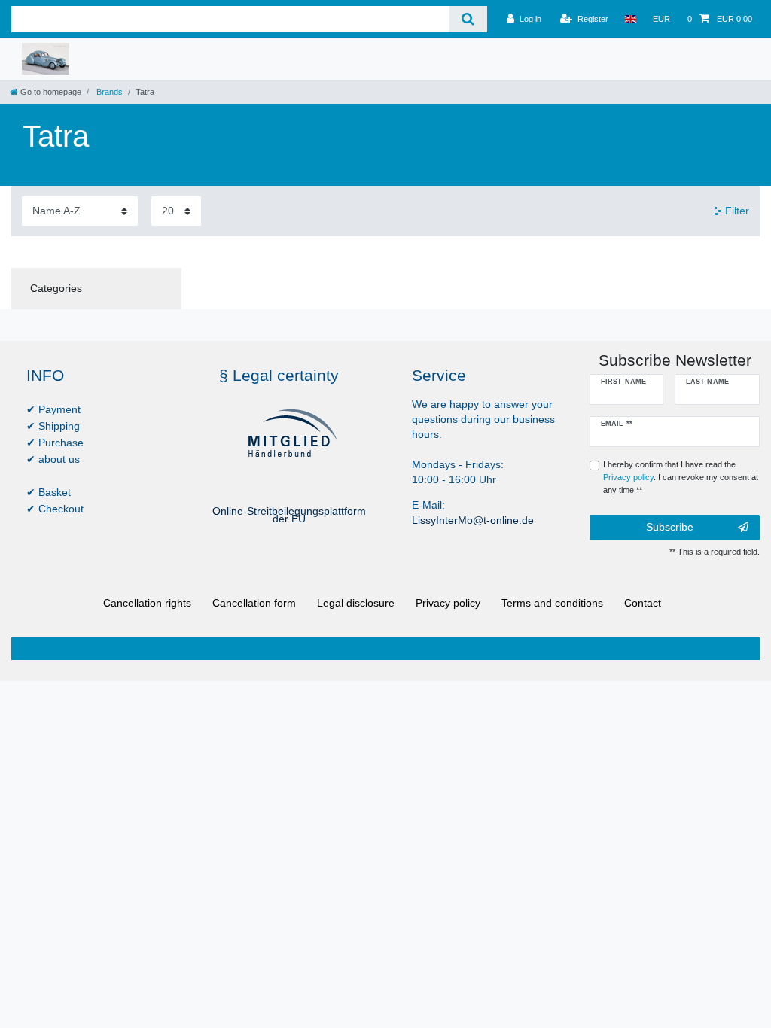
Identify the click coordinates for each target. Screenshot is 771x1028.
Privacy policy (448, 603)
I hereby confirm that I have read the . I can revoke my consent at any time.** (680, 477)
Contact (642, 603)
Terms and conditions (552, 603)
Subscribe (669, 527)
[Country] (631, 19)
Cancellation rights (147, 603)
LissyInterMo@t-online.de (473, 520)
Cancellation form (254, 603)
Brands (108, 91)
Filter (735, 211)
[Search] (468, 19)
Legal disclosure (356, 603)
